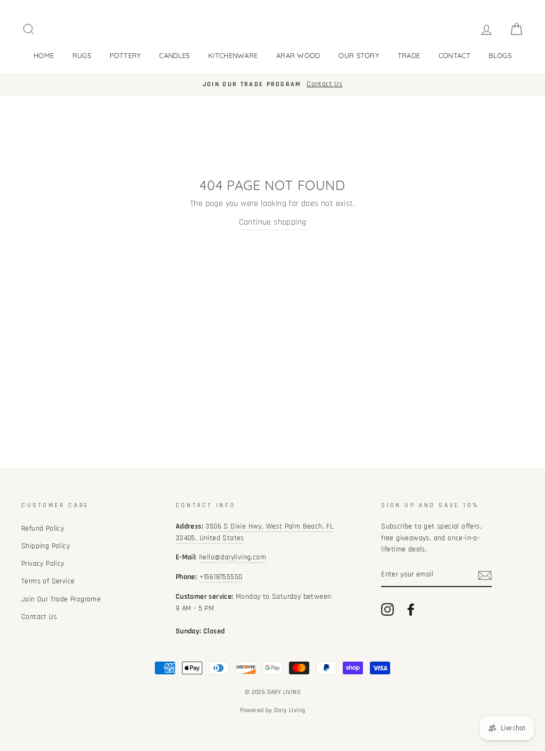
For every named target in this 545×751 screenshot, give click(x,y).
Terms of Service (48, 581)
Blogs (500, 55)
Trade (409, 55)
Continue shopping (273, 222)
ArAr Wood (298, 55)
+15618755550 (221, 577)
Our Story (358, 55)
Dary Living (289, 710)
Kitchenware (233, 55)
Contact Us (39, 617)
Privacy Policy (42, 563)
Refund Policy (42, 528)
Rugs (81, 55)
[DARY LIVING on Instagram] (387, 609)
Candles (174, 55)
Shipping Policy (45, 546)
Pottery (125, 55)
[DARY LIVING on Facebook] (410, 609)
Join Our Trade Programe (61, 599)
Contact (454, 55)
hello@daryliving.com (232, 557)
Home (44, 55)
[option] (272, 84)
